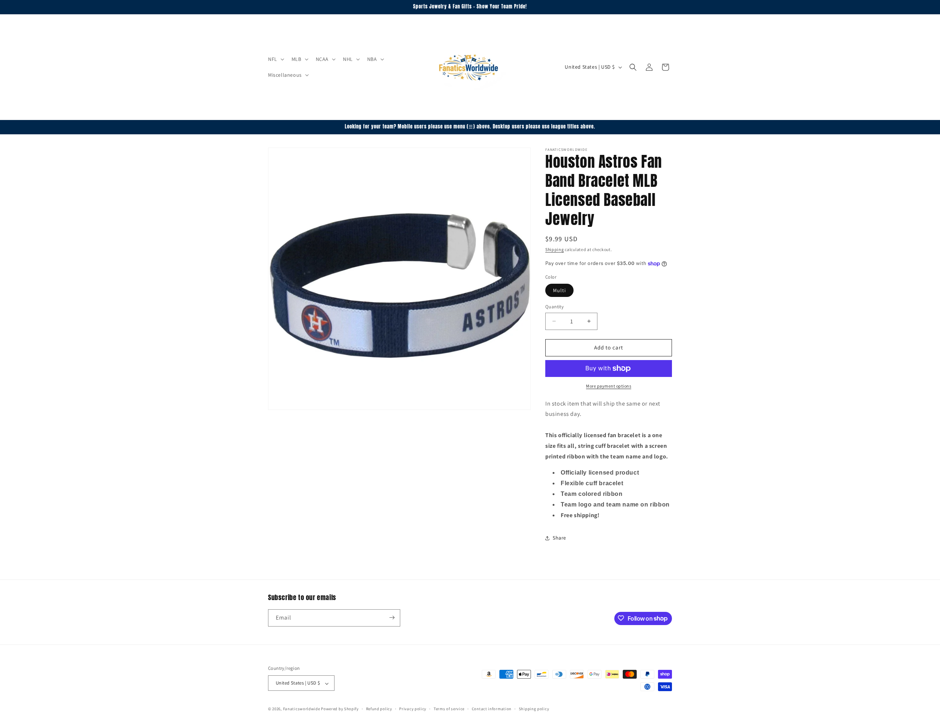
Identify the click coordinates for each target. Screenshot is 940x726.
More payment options (608, 386)
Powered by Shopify (340, 709)
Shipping (554, 249)
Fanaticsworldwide (301, 709)
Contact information (491, 708)
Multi (559, 290)
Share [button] (559, 537)
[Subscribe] (392, 617)
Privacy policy (412, 708)
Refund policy (379, 708)
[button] (275, 59)
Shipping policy (534, 708)
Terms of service (449, 708)
